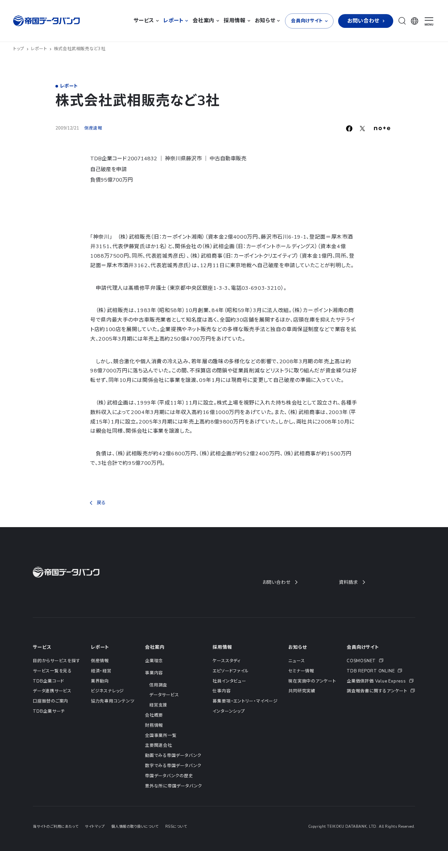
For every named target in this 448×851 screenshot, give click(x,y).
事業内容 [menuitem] (154, 673)
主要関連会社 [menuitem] (158, 745)
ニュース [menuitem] (296, 661)
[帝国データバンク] (47, 21)
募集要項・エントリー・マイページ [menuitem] (245, 701)
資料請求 (348, 582)
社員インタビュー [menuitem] (229, 681)
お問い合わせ (276, 582)
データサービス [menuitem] (164, 695)
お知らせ (297, 647)
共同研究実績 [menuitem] (302, 691)
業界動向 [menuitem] (100, 681)
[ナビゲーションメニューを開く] (429, 22)
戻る (101, 503)
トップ (18, 49)
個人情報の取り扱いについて (134, 826)
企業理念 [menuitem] (154, 661)
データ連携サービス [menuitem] (52, 691)
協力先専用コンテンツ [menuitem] (112, 701)
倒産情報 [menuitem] (100, 661)
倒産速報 (93, 128)
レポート (39, 49)
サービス (42, 647)
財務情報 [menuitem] (154, 725)
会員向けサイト (363, 647)
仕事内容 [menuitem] (222, 691)
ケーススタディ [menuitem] (226, 661)
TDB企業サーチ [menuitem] (49, 711)
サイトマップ (95, 826)
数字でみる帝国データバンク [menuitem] (173, 766)
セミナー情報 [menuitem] (301, 671)
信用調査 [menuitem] (158, 685)
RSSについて (176, 826)
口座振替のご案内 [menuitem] (50, 701)
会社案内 (154, 647)
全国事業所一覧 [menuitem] (160, 736)
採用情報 (222, 647)
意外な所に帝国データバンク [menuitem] (173, 786)
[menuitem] (381, 661)
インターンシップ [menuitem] (229, 711)
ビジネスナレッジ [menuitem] (107, 691)
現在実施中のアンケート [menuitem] (312, 681)
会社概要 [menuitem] (154, 715)
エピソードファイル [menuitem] (231, 671)
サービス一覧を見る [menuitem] (52, 671)
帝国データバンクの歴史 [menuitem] (169, 776)
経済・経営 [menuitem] (101, 671)
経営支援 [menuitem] (158, 705)
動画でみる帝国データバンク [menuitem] (173, 756)
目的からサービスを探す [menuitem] (56, 661)
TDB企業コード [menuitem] (48, 681)
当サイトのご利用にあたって (55, 826)
